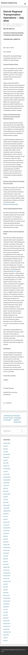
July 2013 (5, 609)
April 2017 (5, 519)
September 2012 (6, 632)
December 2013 (6, 598)
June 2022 (5, 451)
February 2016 (6, 544)
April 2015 (5, 561)
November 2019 (6, 480)
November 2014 (6, 575)
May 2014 (5, 587)
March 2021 (5, 463)
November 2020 (6, 468)
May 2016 (5, 536)
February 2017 (6, 522)
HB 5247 (13, 271)
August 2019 (6, 485)
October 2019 (6, 482)
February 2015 (6, 567)
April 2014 (5, 589)
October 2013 (6, 603)
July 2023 (5, 446)
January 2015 (6, 570)
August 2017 (6, 513)
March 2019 (5, 491)
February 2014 (6, 595)
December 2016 (6, 527)
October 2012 (6, 629)
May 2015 (5, 558)
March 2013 (5, 618)
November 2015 (6, 547)
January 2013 (6, 620)
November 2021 (6, 454)
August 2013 (6, 606)
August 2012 (6, 634)
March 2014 (5, 592)
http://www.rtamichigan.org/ (10, 204)
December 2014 (6, 572)
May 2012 (5, 640)
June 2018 (5, 499)
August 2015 (6, 553)
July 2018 (5, 496)
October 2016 (6, 530)
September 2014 (6, 581)
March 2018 (5, 502)
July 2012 (5, 637)
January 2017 (6, 525)
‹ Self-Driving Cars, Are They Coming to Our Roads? (8, 418)
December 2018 (6, 494)
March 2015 (5, 564)
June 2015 (5, 556)
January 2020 (6, 474)
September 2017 (6, 510)
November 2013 (6, 601)
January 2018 (6, 508)
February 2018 (6, 505)
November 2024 (6, 443)
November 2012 (6, 626)
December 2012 (6, 623)
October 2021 (6, 457)
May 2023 (5, 449)
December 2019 (6, 477)
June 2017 (5, 516)
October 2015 (6, 550)
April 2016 (5, 539)
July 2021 (5, 460)
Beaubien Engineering (9, 3)
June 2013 (5, 612)
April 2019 (5, 488)
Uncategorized (17, 25)
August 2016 (6, 533)
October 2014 (6, 578)
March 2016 (5, 541)
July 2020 (5, 471)
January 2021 (6, 465)
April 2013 (5, 615)
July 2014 (5, 584)
